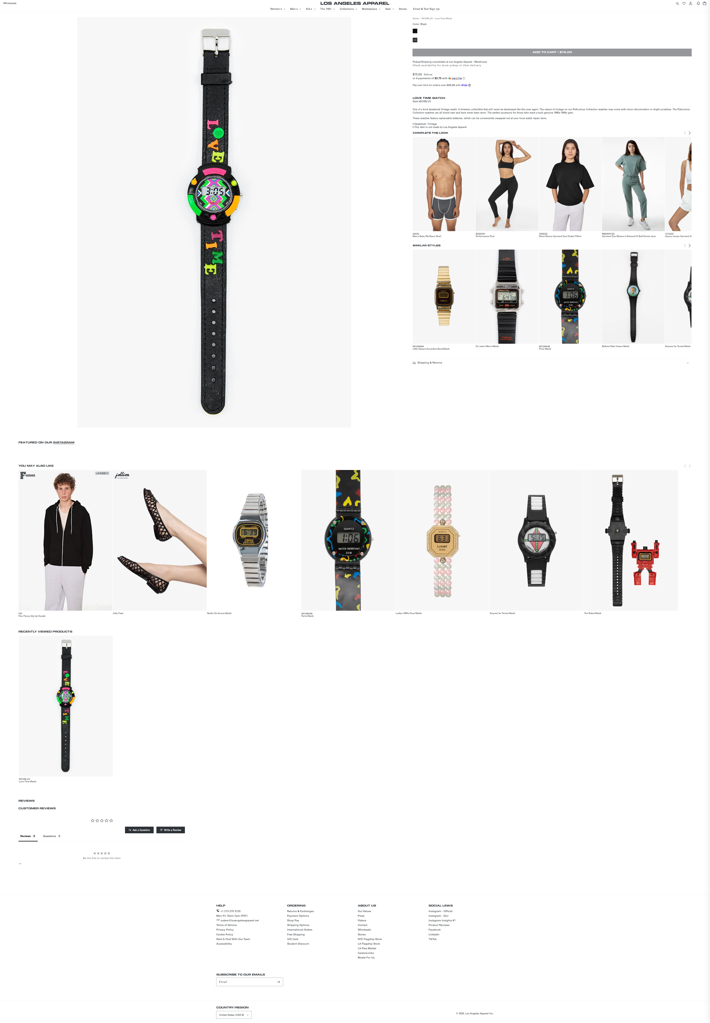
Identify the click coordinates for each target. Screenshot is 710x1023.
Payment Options (298, 915)
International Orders (299, 929)
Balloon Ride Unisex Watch (615, 346)
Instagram (63, 442)
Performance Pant (485, 236)
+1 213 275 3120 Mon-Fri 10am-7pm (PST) (232, 913)
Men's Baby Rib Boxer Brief (427, 236)
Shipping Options (298, 925)
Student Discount (298, 943)
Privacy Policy (225, 929)
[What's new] (698, 3)
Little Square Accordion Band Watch (431, 348)
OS (415, 40)
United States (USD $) (231, 1014)
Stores (362, 934)
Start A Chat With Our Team (233, 939)
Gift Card (292, 939)
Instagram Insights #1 (442, 920)
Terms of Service (226, 925)
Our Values (364, 911)
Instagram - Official (440, 911)
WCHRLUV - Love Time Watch (437, 18)
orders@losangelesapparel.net (240, 920)
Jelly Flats (118, 613)
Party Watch (545, 348)
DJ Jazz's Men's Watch (487, 346)
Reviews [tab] (25, 836)
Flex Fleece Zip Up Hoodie (31, 615)
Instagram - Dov (439, 915)
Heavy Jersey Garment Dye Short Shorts (686, 236)
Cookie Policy (224, 934)
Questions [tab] (49, 836)
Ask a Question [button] (141, 829)
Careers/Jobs (366, 953)
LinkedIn (434, 934)
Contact (362, 925)
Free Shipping (296, 934)
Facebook (435, 929)
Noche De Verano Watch (219, 613)
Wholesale (364, 929)
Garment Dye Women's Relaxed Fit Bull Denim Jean (629, 236)
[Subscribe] (279, 982)
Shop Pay (293, 920)
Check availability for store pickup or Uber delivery (447, 65)
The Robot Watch (592, 613)
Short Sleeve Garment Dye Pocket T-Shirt (560, 236)
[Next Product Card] (690, 133)
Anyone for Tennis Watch (677, 346)
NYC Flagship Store (370, 939)
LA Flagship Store (369, 943)
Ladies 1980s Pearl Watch (409, 613)
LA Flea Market (367, 948)
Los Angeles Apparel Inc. (479, 1013)
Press (361, 915)
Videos (362, 920)
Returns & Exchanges (300, 911)
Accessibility (224, 943)
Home (416, 18)
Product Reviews (439, 925)
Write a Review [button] (172, 829)
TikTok (433, 939)
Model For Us (366, 957)
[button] (677, 3)
